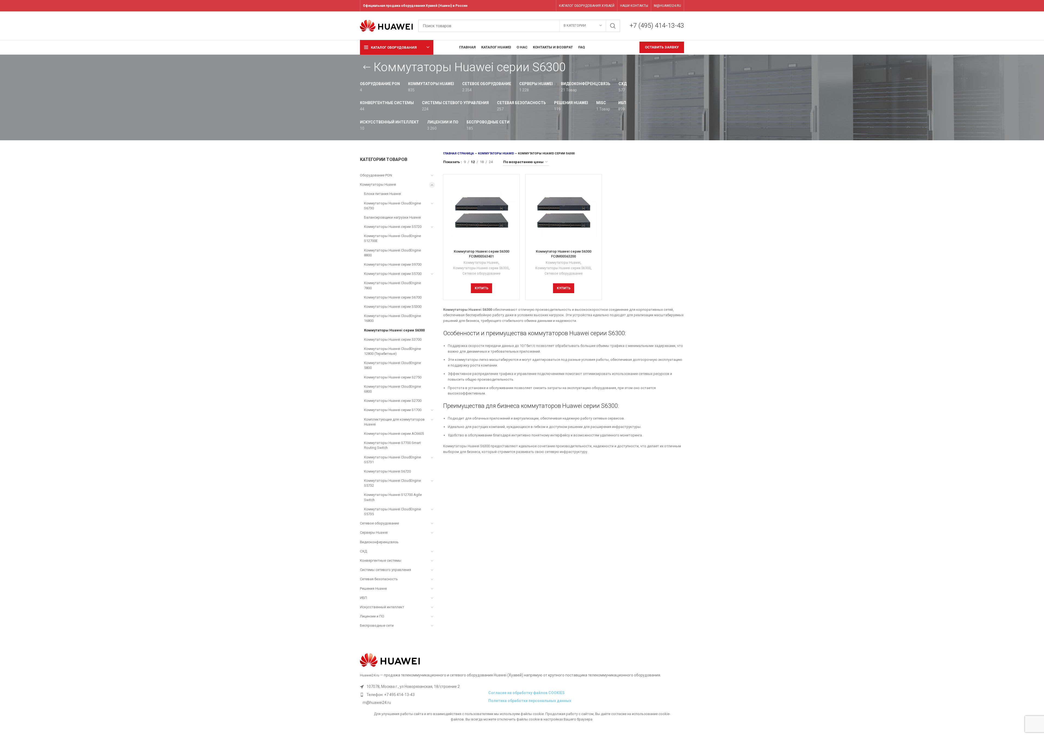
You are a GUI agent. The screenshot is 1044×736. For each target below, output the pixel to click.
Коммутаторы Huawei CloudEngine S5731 (392, 459)
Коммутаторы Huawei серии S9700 (392, 264)
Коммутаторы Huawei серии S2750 (392, 377)
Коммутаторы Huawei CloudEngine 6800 (392, 388)
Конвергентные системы (380, 560)
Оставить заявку (662, 47)
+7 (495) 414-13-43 (657, 25)
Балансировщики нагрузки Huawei (392, 217)
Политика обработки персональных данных (529, 700)
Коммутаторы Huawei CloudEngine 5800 (392, 365)
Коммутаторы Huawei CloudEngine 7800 (392, 285)
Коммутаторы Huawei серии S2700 (392, 401)
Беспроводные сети (377, 625)
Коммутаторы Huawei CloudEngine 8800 (392, 252)
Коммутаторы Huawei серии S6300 (394, 330)
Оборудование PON (376, 175)
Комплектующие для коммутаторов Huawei (394, 421)
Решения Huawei (373, 588)
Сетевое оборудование (379, 523)
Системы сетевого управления (385, 570)
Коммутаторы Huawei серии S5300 (392, 307)
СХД (363, 551)
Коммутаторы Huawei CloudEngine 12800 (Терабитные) (392, 351)
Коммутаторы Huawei (378, 184)
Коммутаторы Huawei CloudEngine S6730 (392, 205)
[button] (481, 288)
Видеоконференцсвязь (379, 542)
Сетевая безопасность (379, 579)
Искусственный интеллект (382, 607)
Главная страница (458, 153)
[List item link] (423, 695)
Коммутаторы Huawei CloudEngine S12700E (392, 238)
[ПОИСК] (613, 26)
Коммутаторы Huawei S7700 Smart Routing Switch (392, 445)
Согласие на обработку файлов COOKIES (526, 693)
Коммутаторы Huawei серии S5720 (392, 227)
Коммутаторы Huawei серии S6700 (392, 297)
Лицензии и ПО (372, 616)
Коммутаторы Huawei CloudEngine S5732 (392, 483)
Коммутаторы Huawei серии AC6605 (394, 433)
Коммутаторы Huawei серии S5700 (392, 274)
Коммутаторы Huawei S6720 (387, 471)
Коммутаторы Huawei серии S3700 (392, 339)
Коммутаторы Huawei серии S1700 (392, 410)
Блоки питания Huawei (382, 194)
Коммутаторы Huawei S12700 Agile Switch (393, 497)
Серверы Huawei (374, 532)
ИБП (363, 598)
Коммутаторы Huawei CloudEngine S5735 (392, 511)
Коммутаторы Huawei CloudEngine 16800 (392, 318)
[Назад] (367, 67)
